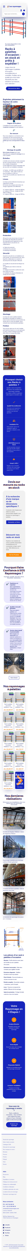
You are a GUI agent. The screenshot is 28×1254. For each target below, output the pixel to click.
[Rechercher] (23, 14)
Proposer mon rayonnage (14, 1124)
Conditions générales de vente (10, 1189)
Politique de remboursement (10, 1182)
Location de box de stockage (10, 1191)
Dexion (5, 1164)
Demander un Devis (14, 522)
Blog (4, 1177)
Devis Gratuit (14, 677)
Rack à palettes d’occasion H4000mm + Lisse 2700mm (8, 780)
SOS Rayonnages (13, 1244)
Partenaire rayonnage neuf (9, 1194)
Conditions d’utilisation (8, 1187)
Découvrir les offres (14, 88)
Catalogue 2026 (7, 1144)
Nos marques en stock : (9, 1149)
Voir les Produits (14, 555)
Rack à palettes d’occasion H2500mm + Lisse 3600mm (19, 721)
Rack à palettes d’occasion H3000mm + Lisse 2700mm (8, 741)
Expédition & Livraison (8, 1179)
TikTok (7, 1235)
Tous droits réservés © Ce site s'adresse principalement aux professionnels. (14, 1246)
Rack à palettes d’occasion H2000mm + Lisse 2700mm (8, 701)
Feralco (5, 1157)
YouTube (7, 1232)
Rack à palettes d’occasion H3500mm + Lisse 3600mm (19, 760)
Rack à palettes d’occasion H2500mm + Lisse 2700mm (8, 721)
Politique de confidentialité (9, 1184)
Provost (5, 1154)
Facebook (7, 1227)
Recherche (6, 1174)
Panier (24, 10)
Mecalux (5, 1152)
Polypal (5, 1159)
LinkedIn (7, 1225)
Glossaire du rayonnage (9, 1147)
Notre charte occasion (8, 1142)
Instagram (7, 1230)
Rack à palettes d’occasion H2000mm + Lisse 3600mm (19, 701)
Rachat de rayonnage (8, 1139)
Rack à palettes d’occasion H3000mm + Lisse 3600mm (19, 741)
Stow (4, 1161)
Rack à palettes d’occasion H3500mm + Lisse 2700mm (8, 760)
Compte (21, 10)
